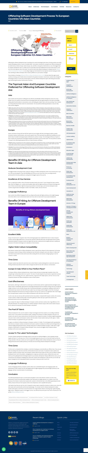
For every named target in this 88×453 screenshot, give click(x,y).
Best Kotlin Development (69, 117)
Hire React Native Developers (72, 352)
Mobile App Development (69, 226)
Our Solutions (54, 6)
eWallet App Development (69, 158)
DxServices (36, 6)
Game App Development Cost (70, 184)
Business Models (70, 125)
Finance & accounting (69, 167)
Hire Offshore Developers (72, 363)
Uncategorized (70, 279)
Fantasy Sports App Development (71, 163)
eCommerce (69, 147)
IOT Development (73, 435)
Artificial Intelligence (71, 93)
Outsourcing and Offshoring (70, 244)
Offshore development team (53, 400)
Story (58, 422)
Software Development (69, 265)
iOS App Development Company (69, 212)
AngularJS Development (69, 85)
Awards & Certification (69, 110)
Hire (67, 340)
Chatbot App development (69, 129)
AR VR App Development (69, 90)
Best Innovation (70, 113)
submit (70, 68)
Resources (68, 6)
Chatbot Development (74, 437)
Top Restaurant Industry (70, 272)
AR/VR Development (74, 432)
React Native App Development (70, 251)
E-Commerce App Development (70, 143)
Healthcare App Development (70, 195)
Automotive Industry (71, 106)
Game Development (71, 188)
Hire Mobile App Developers (72, 338)
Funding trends (70, 180)
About (30, 6)
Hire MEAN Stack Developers (72, 342)
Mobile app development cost (70, 230)
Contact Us (76, 6)
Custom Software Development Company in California (71, 293)
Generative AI (69, 191)
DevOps (59, 439)
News (67, 234)
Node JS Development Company (69, 239)
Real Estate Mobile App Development (70, 256)
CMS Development (70, 133)
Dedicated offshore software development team (18, 397)
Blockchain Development (69, 122)
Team (58, 424)
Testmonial (59, 427)
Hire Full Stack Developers (72, 360)
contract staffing (70, 136)
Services (59, 432)
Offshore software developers (15, 402)
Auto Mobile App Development (70, 102)
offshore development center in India (32, 112)
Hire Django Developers (71, 358)
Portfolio (62, 6)
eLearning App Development (70, 154)
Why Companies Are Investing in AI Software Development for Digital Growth (70, 299)
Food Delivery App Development (70, 176)
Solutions (59, 437)
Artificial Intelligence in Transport (71, 97)
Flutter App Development (69, 172)
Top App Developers (74, 422)
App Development (74, 424)
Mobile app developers (69, 221)
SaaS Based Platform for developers (71, 260)
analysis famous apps (70, 81)
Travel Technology (70, 276)
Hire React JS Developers (71, 346)
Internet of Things (70, 203)
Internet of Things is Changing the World (71, 207)
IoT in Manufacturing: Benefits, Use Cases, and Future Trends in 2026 (71, 325)
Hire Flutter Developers (71, 350)
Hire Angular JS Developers (72, 348)
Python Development (71, 247)
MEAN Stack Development (69, 217)
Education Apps (70, 150)
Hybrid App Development (69, 199)
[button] (4, 449)
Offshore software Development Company (30, 402)
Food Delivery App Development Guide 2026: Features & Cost (71, 319)
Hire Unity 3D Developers (71, 356)
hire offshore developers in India (50, 397)
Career (58, 429)
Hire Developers (45, 6)
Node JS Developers (72, 340)
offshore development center (18, 392)
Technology (69, 268)
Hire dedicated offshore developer (36, 397)
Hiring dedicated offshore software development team (19, 400)
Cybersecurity (69, 139)
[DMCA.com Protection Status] (12, 436)
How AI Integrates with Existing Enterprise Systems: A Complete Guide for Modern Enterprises (71, 306)
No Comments (58, 30)
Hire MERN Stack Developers (72, 344)
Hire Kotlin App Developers (72, 354)
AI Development (73, 427)
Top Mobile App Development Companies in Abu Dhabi (71, 313)
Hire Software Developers (72, 336)
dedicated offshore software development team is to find (33, 75)
